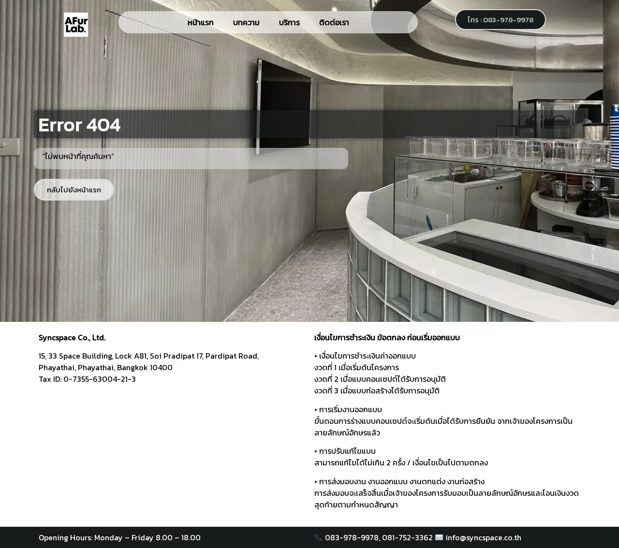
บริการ (289, 22)
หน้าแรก (201, 22)
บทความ (246, 22)
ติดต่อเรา (334, 22)
